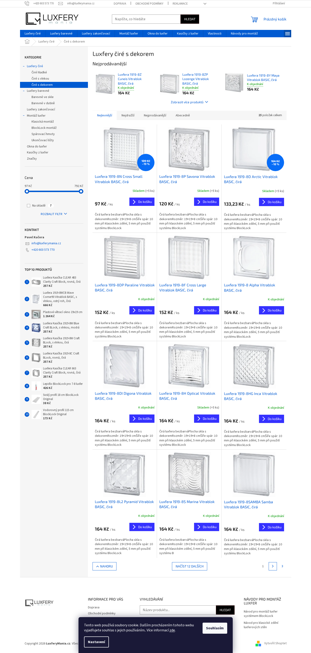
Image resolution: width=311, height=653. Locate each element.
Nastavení (96, 641)
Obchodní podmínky (149, 4)
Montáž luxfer (36, 115)
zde (172, 630)
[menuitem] (32, 33)
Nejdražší (128, 115)
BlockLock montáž (44, 128)
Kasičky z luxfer (37, 152)
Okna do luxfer (37, 146)
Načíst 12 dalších (189, 566)
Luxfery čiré (35, 66)
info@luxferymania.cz (46, 243)
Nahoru (106, 566)
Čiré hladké (39, 72)
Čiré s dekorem (42, 85)
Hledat (189, 19)
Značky (32, 158)
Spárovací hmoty (43, 134)
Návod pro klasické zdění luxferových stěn (261, 625)
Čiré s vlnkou (40, 78)
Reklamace (180, 4)
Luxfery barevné (38, 91)
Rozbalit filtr (51, 214)
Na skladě (42, 205)
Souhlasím (215, 628)
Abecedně (183, 115)
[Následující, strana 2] (273, 566)
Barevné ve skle (43, 97)
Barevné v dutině (43, 103)
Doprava (120, 4)
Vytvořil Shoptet (275, 643)
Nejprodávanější (155, 115)
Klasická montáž (43, 121)
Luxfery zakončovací (41, 109)
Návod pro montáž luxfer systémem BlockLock (261, 614)
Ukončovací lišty (43, 140)
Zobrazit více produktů (187, 102)
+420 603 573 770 (43, 249)
